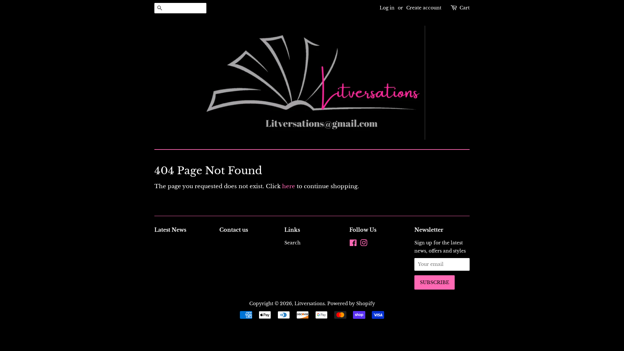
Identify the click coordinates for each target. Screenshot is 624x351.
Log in (387, 8)
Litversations (309, 303)
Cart (465, 8)
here (288, 186)
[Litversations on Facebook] (353, 244)
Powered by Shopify (351, 303)
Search (292, 243)
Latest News (170, 230)
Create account (423, 8)
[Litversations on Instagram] (363, 244)
